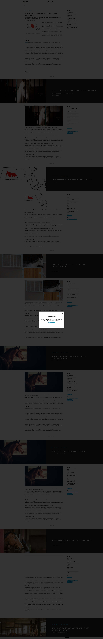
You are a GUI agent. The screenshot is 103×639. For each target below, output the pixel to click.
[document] (51, 319)
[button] (62, 313)
